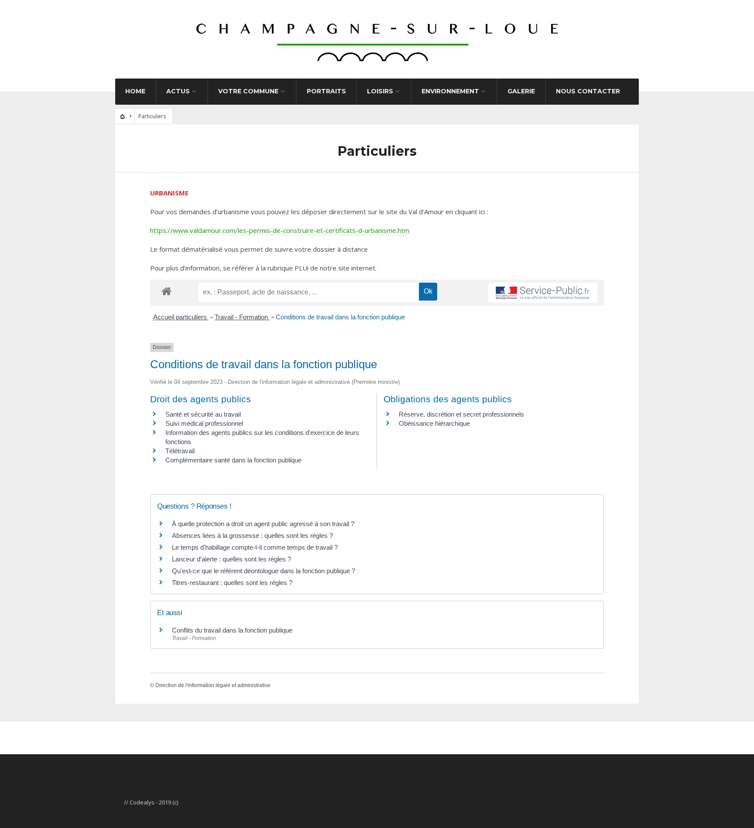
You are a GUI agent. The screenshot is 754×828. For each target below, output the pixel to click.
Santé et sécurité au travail (203, 414)
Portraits (326, 91)
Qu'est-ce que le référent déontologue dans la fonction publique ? (263, 571)
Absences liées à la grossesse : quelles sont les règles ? (252, 535)
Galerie (521, 91)
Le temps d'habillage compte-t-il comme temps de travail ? (255, 547)
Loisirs (380, 91)
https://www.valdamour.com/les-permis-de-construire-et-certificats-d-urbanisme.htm (279, 230)
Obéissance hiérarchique (434, 423)
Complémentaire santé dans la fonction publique (234, 460)
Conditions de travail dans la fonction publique (340, 317)
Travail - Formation (242, 317)
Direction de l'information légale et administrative (213, 685)
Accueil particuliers (181, 317)
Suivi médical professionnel (204, 423)
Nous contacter (588, 91)
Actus (178, 91)
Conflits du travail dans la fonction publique (232, 630)
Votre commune (248, 91)
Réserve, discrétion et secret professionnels (461, 414)
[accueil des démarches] (166, 291)
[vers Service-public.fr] (542, 293)
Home (135, 91)
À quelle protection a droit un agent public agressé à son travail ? (263, 523)
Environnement (450, 91)
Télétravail (180, 451)
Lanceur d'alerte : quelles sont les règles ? (231, 559)
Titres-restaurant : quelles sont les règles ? (232, 582)
